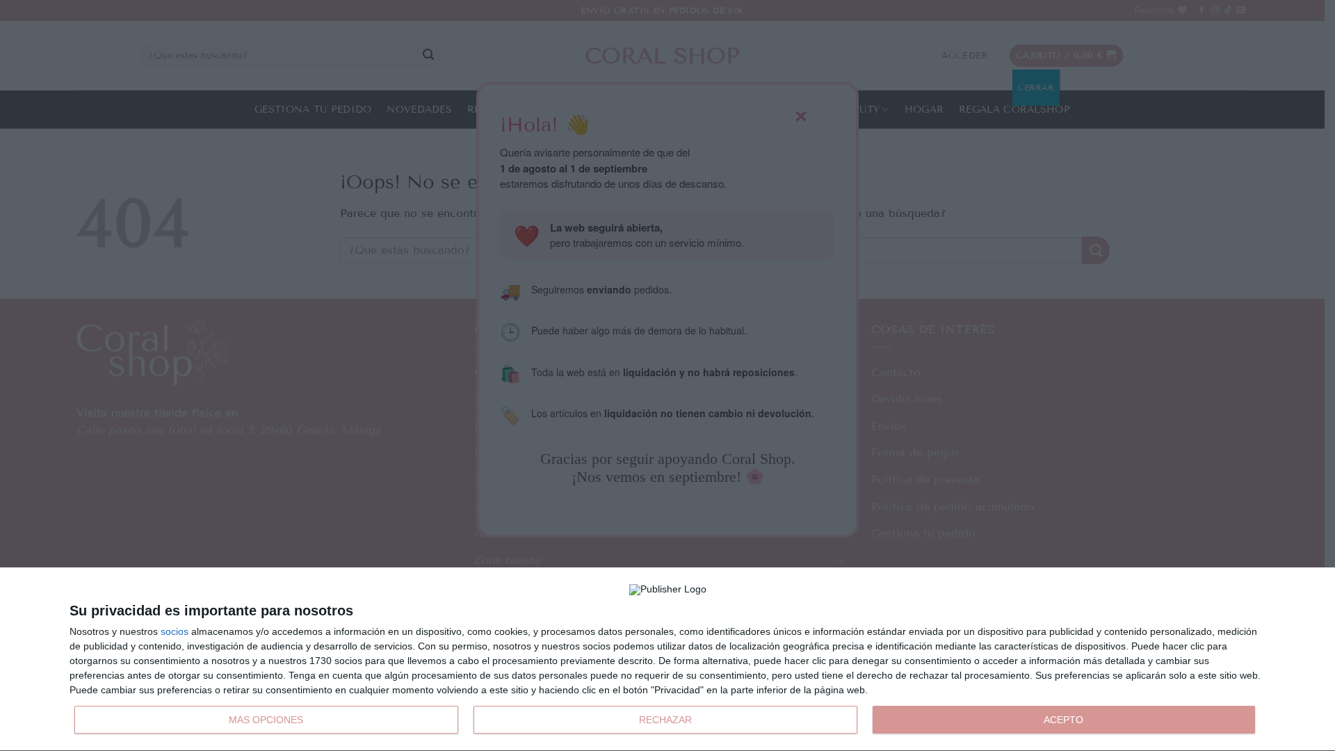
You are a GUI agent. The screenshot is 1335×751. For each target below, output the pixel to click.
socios (174, 631)
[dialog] (667, 659)
